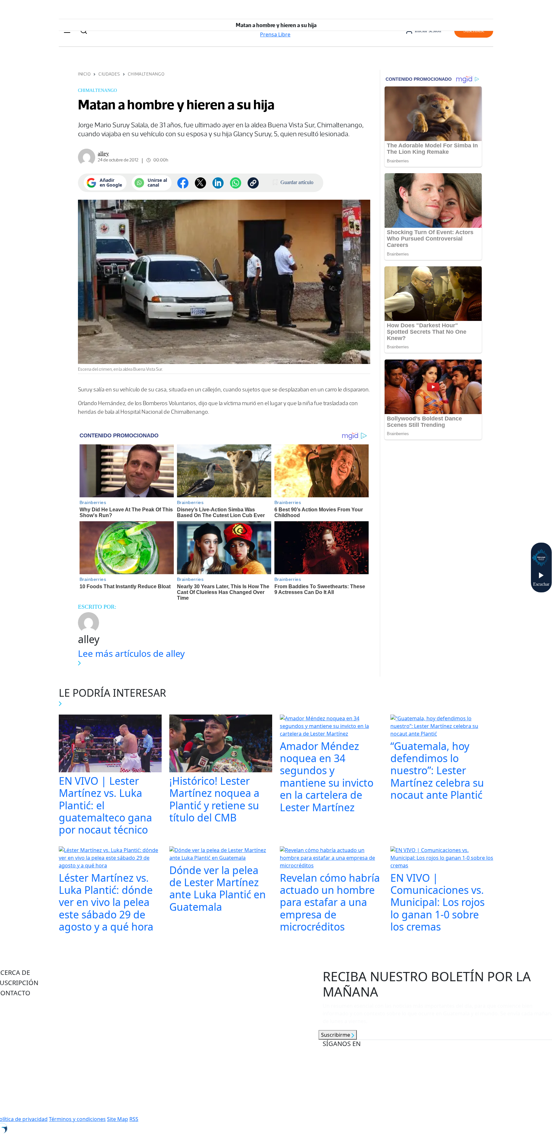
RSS (133, 1119)
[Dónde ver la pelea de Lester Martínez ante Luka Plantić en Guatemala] (220, 854)
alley (103, 153)
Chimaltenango (146, 74)
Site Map (117, 1119)
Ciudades (109, 74)
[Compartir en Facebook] (183, 183)
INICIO (84, 74)
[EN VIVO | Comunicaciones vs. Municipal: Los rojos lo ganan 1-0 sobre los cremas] (441, 858)
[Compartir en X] (200, 183)
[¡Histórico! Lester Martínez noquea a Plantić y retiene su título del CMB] (220, 743)
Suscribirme (336, 1034)
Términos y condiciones (77, 1119)
